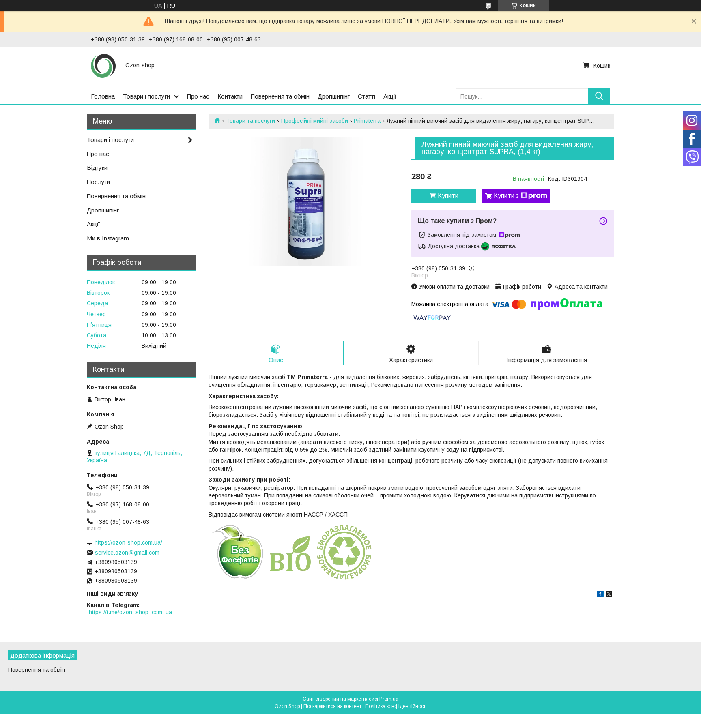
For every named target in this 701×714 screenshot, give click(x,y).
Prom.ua (388, 699)
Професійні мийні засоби (314, 121)
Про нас (198, 96)
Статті (366, 96)
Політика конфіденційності (396, 706)
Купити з (506, 195)
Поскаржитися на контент (332, 706)
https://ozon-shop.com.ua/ (128, 542)
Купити (448, 195)
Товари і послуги (146, 96)
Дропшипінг (334, 96)
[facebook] (600, 595)
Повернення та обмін (280, 96)
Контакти (230, 96)
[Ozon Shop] (103, 65)
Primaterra (367, 121)
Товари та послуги (250, 121)
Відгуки (97, 167)
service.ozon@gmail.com (127, 552)
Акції (389, 96)
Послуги (98, 181)
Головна (103, 96)
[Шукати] (599, 96)
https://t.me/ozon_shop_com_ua (130, 612)
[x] (609, 595)
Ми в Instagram (108, 238)
